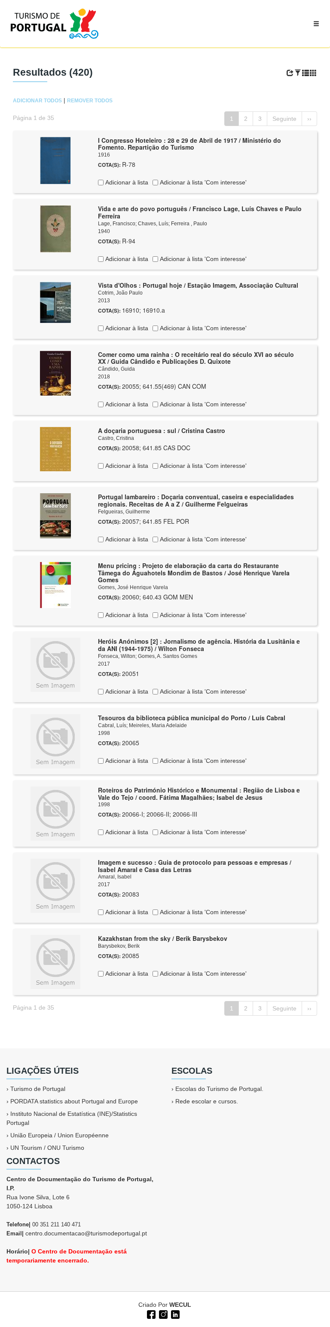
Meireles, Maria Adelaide (158, 725)
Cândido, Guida (116, 369)
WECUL (180, 1304)
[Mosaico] (313, 73)
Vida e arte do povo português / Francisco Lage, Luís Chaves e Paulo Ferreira (200, 212)
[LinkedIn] (174, 1313)
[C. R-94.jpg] (55, 228)
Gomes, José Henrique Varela (133, 587)
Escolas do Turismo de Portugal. (219, 1088)
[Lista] (305, 73)
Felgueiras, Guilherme (124, 512)
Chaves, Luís (153, 224)
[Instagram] (162, 1313)
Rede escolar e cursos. (206, 1101)
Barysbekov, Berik (119, 946)
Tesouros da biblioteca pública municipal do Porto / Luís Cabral (191, 717)
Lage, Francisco (116, 224)
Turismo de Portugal (37, 1088)
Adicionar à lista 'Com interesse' (202, 182)
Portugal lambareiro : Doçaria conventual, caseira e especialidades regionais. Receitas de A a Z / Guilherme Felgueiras (196, 500)
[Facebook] (150, 1313)
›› (309, 118)
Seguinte (284, 118)
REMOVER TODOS (90, 101)
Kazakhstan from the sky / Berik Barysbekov (162, 938)
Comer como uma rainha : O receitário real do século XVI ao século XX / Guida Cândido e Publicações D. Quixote (196, 358)
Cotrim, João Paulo (120, 293)
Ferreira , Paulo (189, 224)
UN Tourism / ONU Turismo (47, 1147)
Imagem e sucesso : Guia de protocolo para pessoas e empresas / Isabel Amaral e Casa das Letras (194, 866)
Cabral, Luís (112, 725)
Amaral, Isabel (114, 877)
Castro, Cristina (116, 438)
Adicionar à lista (126, 182)
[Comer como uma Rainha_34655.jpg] (55, 372)
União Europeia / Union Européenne (59, 1135)
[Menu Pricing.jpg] (55, 584)
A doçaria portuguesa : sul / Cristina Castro (161, 430)
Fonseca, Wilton (116, 656)
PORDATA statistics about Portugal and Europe (74, 1101)
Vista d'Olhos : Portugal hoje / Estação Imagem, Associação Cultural (198, 285)
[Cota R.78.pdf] (55, 159)
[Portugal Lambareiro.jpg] (55, 515)
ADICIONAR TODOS (37, 101)
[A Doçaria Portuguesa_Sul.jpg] (55, 448)
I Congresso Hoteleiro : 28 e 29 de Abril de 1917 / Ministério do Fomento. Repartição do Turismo (189, 144)
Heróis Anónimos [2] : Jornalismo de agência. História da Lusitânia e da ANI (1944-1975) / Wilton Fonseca (199, 645)
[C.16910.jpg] (55, 301)
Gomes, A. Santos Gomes (167, 656)
